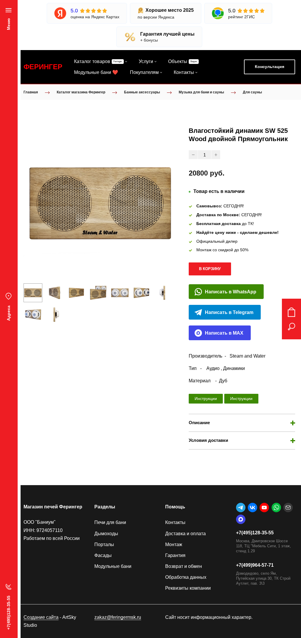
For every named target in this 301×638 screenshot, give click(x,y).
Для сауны (252, 92)
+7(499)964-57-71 (255, 565)
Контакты (184, 72)
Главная (31, 92)
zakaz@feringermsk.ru (117, 617)
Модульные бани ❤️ (96, 72)
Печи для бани (110, 522)
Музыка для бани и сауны (201, 92)
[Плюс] (215, 154)
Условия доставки (208, 440)
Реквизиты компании (188, 588)
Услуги (146, 61)
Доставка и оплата (185, 533)
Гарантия (175, 555)
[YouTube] (264, 507)
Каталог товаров (92, 61)
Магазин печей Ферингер (53, 506)
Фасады (103, 555)
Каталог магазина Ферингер (81, 92)
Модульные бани (112, 566)
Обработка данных (185, 577)
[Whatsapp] (276, 507)
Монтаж (173, 544)
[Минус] (193, 154)
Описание (199, 422)
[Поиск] (291, 326)
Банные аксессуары (142, 92)
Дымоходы (106, 533)
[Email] (288, 507)
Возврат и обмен (183, 566)
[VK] (252, 507)
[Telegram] (240, 507)
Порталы (104, 544)
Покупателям (144, 72)
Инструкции (206, 398)
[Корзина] (291, 312)
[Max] (240, 519)
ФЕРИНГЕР (43, 67)
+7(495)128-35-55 (255, 532)
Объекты (177, 61)
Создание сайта (41, 617)
